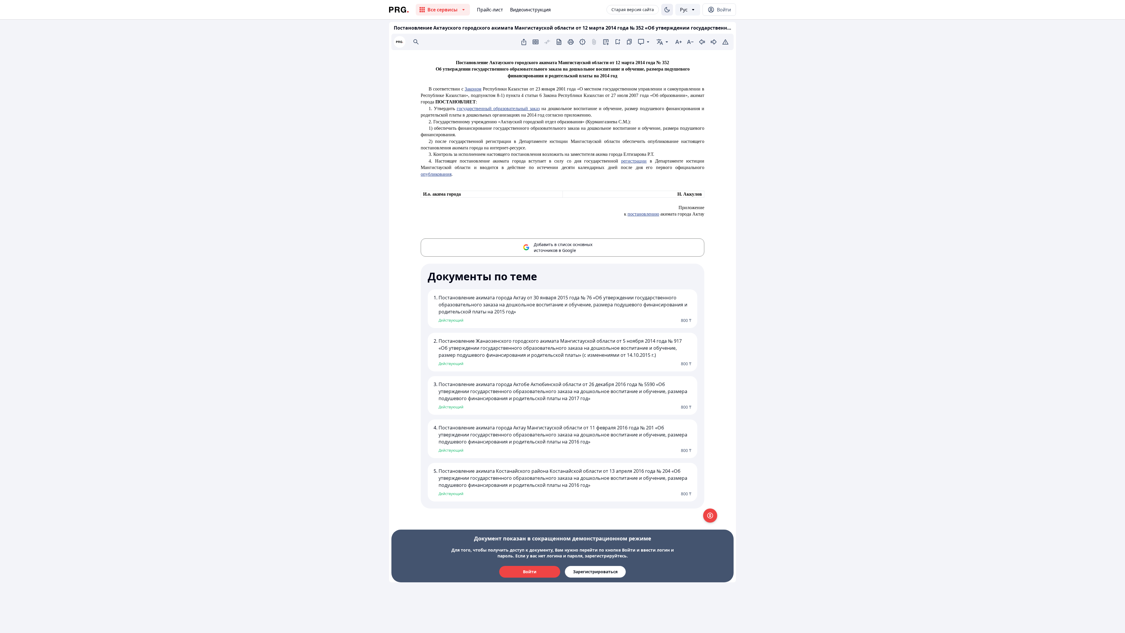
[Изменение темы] (667, 10)
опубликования (436, 174)
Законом (473, 88)
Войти (529, 571)
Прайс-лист (490, 9)
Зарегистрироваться (595, 571)
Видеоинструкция (530, 9)
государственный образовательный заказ (498, 108)
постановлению (643, 213)
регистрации (634, 160)
